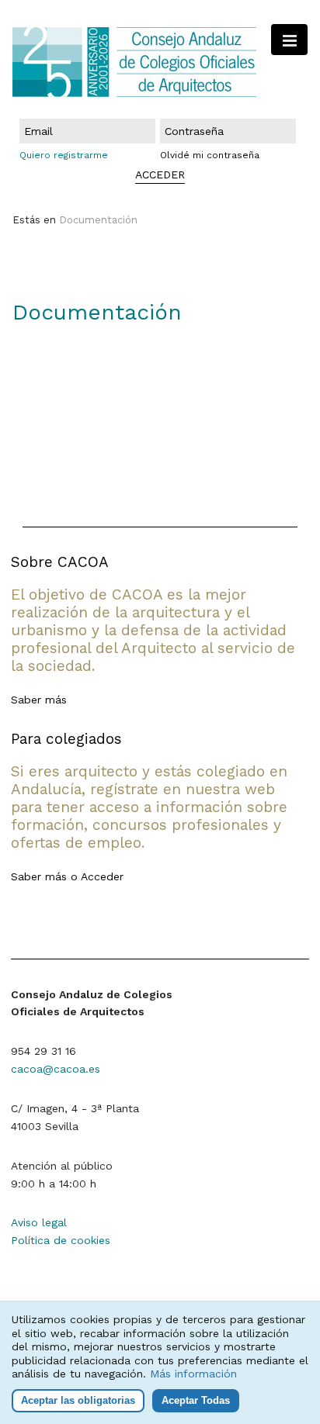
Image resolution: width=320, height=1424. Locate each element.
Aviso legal (39, 1222)
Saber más (39, 699)
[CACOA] (160, 62)
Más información (193, 1373)
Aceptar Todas (196, 1400)
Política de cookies (60, 1240)
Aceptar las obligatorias (78, 1400)
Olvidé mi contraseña (209, 155)
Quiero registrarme (63, 155)
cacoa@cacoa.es (55, 1069)
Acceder (102, 876)
